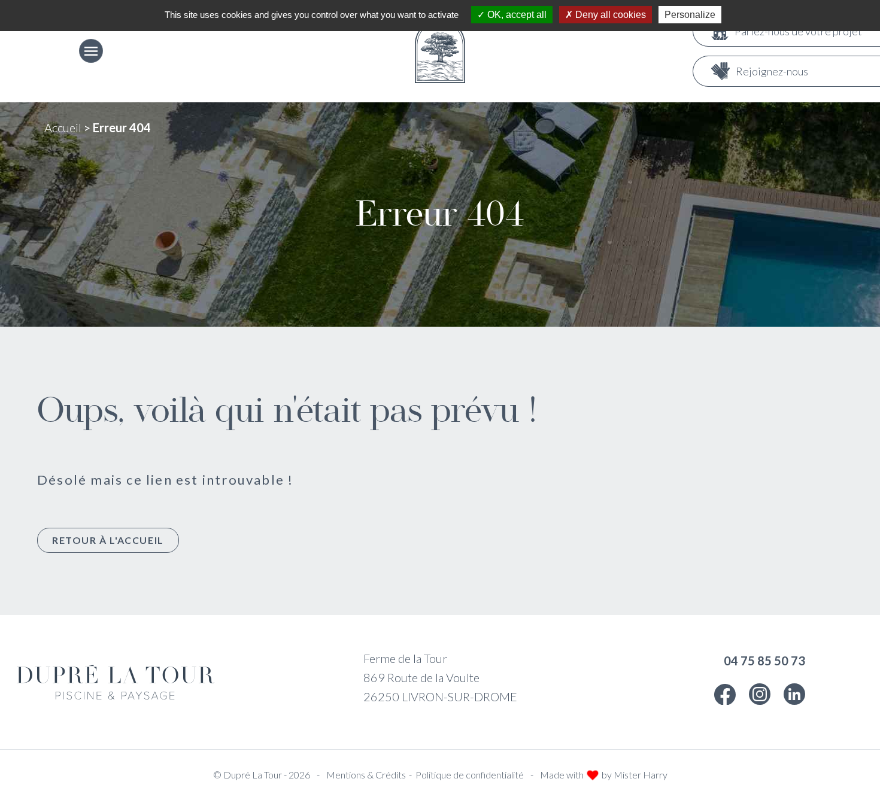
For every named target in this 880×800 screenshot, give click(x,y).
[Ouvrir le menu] (91, 51)
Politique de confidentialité (469, 774)
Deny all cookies (609, 15)
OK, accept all (516, 15)
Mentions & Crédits (366, 774)
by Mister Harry (634, 774)
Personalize (689, 15)
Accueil (62, 127)
